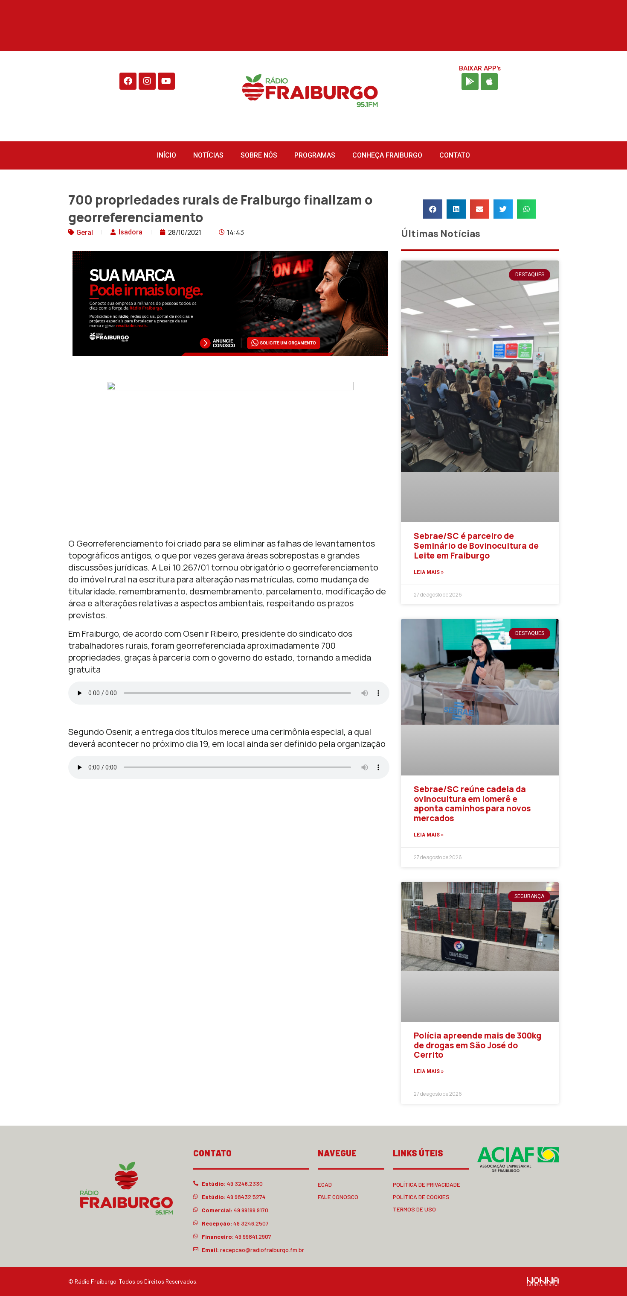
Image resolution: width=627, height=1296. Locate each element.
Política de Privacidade (426, 1184)
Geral (84, 232)
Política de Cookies (421, 1196)
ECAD (325, 1184)
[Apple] (489, 81)
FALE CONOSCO (338, 1196)
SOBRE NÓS (259, 155)
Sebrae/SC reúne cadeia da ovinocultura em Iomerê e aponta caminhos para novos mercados (472, 804)
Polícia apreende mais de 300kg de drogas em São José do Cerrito (477, 1045)
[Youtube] (166, 81)
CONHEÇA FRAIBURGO (387, 155)
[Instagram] (147, 81)
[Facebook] (127, 81)
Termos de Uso (414, 1209)
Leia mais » (429, 572)
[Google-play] (470, 81)
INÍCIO (166, 155)
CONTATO (454, 155)
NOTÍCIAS (208, 155)
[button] (432, 209)
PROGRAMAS (314, 155)
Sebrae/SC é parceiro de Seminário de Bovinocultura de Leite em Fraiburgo (476, 545)
